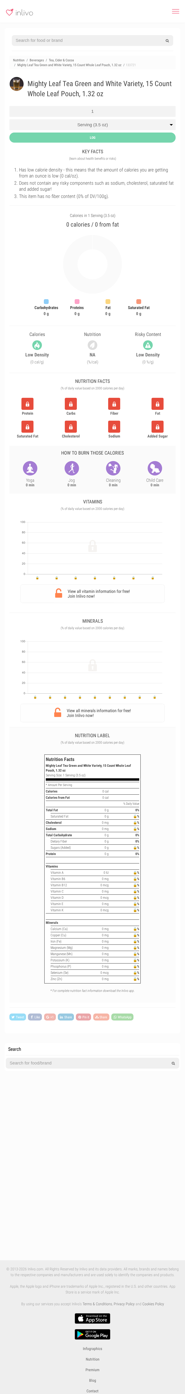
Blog (92, 1380)
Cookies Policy (153, 1304)
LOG (92, 137)
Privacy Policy (124, 1304)
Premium (92, 1370)
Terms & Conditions (97, 1304)
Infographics (92, 1348)
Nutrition (92, 1359)
